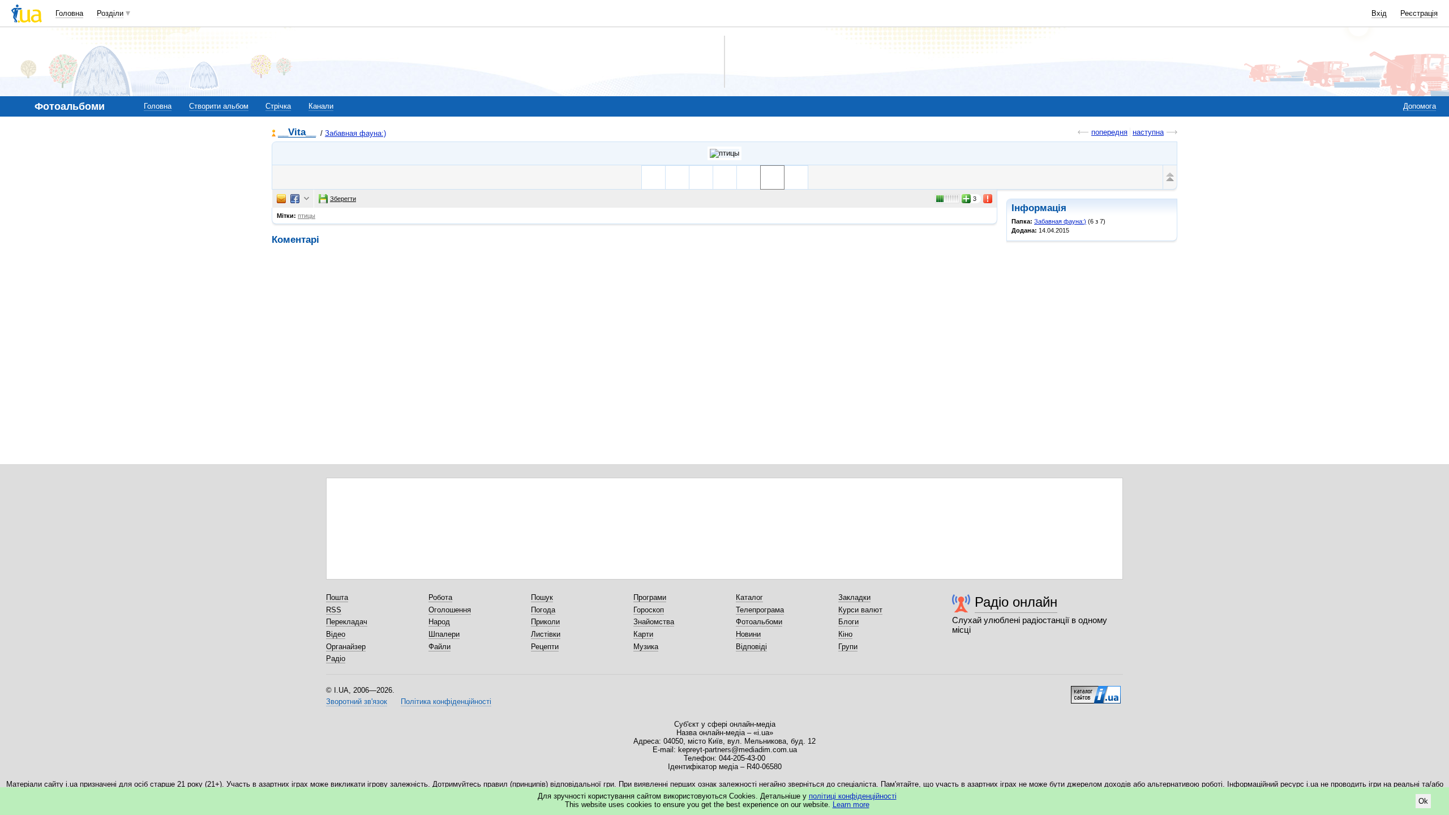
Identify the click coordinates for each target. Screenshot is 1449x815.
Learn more (851, 804)
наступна (1148, 132)
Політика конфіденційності (446, 701)
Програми (649, 597)
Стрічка (278, 106)
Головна (69, 13)
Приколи (545, 621)
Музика (645, 646)
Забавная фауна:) (355, 133)
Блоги (848, 621)
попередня (1109, 132)
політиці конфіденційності (853, 796)
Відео (335, 634)
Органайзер (346, 646)
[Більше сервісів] (306, 198)
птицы (306, 215)
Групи (848, 646)
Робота (440, 597)
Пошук (542, 597)
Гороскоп (648, 610)
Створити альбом (218, 106)
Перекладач (346, 621)
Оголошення (449, 610)
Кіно (845, 634)
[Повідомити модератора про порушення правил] (988, 198)
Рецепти (545, 646)
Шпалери (444, 634)
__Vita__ (297, 133)
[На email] (281, 198)
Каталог (749, 597)
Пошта (337, 597)
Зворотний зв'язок (356, 701)
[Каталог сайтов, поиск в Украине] (1096, 690)
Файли (439, 646)
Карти (643, 634)
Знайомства (653, 621)
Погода (543, 610)
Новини (748, 634)
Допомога (1419, 106)
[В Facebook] (294, 198)
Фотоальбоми (759, 621)
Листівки (545, 634)
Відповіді (751, 646)
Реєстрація (1419, 13)
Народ (439, 621)
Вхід (1379, 13)
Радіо (335, 658)
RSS (333, 610)
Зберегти (343, 198)
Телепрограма (760, 610)
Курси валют (860, 610)
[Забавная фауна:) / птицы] (724, 153)
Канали (320, 106)
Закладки (854, 597)
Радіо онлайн (1016, 602)
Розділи (110, 13)
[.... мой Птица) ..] (701, 177)
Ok (1423, 801)
